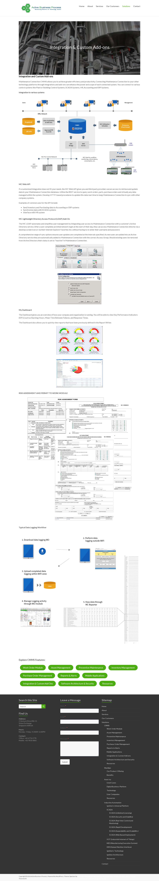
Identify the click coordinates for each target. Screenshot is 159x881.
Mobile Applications (94, 675)
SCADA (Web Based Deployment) (122, 835)
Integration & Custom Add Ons (38, 683)
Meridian (107, 768)
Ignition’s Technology (115, 851)
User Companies (113, 794)
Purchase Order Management (37, 675)
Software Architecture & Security (77, 683)
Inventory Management (123, 667)
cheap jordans (107, 876)
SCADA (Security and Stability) (121, 817)
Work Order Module (33, 667)
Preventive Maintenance (91, 667)
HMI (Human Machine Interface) (119, 847)
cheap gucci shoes (99, 879)
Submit (65, 762)
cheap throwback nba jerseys (91, 876)
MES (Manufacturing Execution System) (122, 843)
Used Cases (111, 783)
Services (99, 6)
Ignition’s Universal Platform (118, 806)
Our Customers (112, 6)
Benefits (110, 775)
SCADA (110, 810)
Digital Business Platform (116, 786)
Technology (111, 790)
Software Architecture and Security (120, 760)
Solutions (126, 6)
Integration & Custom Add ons (119, 756)
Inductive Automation (112, 803)
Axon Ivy (107, 779)
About (90, 6)
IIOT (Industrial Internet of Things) (120, 839)
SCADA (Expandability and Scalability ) (124, 831)
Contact (136, 6)
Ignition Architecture (115, 855)
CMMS (106, 725)
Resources (107, 683)
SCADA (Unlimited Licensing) (120, 813)
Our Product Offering (115, 771)
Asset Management (60, 667)
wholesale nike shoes (122, 876)
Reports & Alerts (68, 675)
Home (81, 6)
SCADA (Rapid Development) (120, 827)
